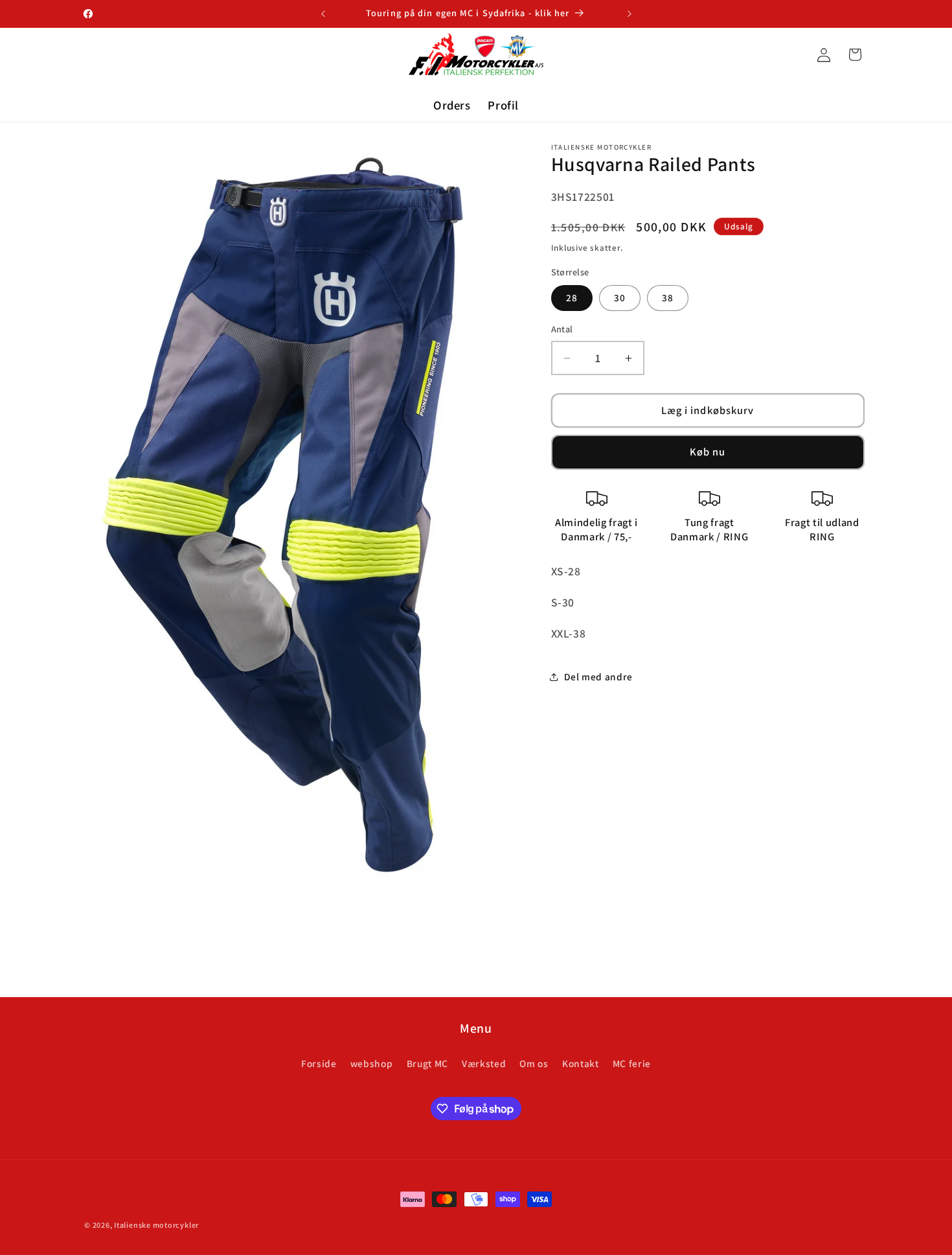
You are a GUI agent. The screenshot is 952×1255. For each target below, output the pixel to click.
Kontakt (580, 1063)
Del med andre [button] (598, 677)
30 (620, 298)
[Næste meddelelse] (629, 13)
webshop (371, 1063)
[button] (854, 54)
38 (668, 298)
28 (572, 298)
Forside (319, 1063)
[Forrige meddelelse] (323, 13)
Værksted (484, 1063)
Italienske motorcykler (156, 1225)
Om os (533, 1063)
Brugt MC (427, 1063)
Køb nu (708, 452)
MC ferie (632, 1063)
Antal (562, 329)
